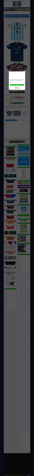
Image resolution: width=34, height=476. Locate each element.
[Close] (24, 71)
